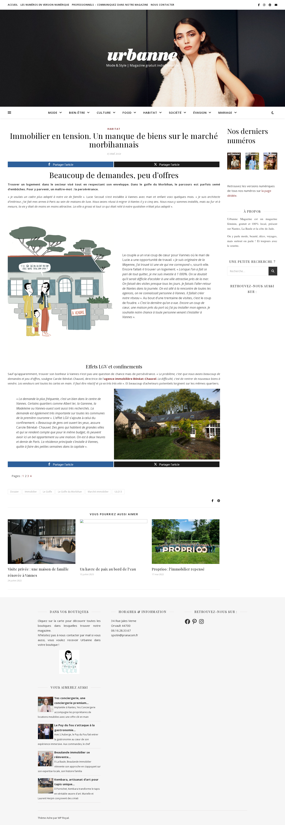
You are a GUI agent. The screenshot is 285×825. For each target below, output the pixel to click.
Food (127, 112)
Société (175, 112)
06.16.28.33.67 (121, 630)
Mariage (225, 112)
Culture (104, 112)
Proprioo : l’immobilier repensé (178, 569)
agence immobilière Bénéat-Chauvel (130, 379)
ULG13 (118, 491)
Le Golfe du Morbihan (70, 491)
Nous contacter (162, 4)
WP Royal (63, 818)
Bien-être (77, 112)
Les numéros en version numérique (45, 4)
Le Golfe (47, 491)
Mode (52, 112)
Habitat (150, 112)
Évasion (200, 112)
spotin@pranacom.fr (124, 635)
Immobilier (31, 491)
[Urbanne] (142, 55)
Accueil (13, 4)
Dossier (14, 491)
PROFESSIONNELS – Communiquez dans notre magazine (110, 4)
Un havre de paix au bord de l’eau (108, 569)
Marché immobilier (98, 491)
